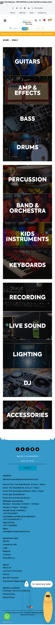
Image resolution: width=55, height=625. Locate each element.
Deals (15, 40)
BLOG (32, 13)
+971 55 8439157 (10, 513)
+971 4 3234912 (38, 8)
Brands (6, 541)
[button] (50, 19)
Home (6, 40)
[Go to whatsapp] (7, 616)
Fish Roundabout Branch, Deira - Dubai (26, 491)
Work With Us (9, 558)
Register (6, 551)
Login (5, 548)
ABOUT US (22, 13)
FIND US (12, 13)
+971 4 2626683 (10, 525)
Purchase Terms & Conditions (16, 590)
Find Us (6, 574)
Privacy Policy (9, 594)
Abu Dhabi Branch (17, 494)
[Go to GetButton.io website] (7, 622)
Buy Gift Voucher (10, 577)
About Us (7, 567)
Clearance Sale (10, 544)
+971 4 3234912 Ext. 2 (12, 519)
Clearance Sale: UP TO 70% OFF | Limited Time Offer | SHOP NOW (27, 34)
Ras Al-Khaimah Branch (19, 498)
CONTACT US (42, 13)
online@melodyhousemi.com (16, 531)
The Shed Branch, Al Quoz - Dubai (30, 484)
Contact (7, 554)
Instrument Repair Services (15, 581)
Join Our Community (12, 571)
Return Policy (9, 597)
